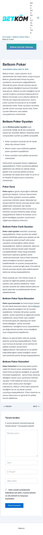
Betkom (36, 306)
